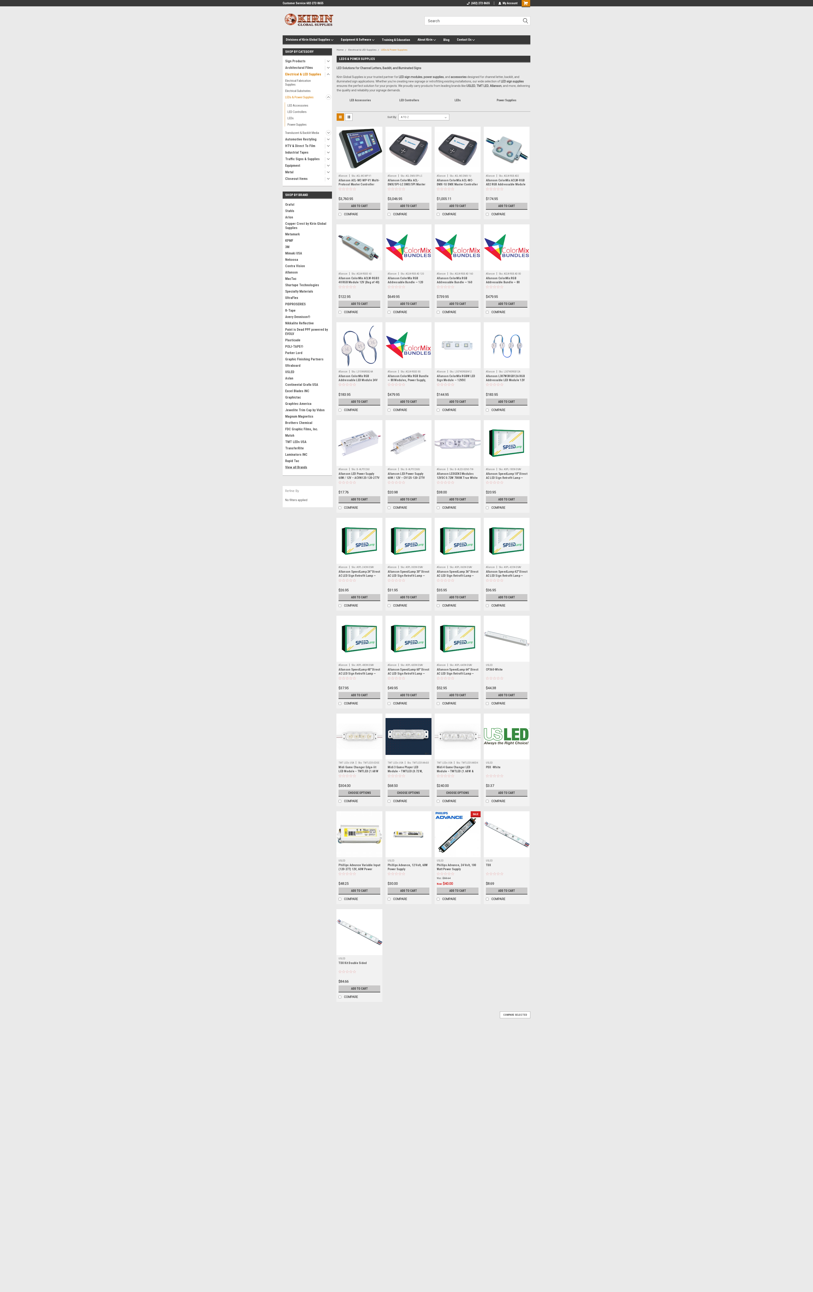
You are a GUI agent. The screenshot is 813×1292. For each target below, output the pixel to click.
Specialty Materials (299, 291)
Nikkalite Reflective (299, 323)
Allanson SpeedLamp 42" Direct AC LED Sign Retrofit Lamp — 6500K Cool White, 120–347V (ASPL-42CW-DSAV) (506, 577)
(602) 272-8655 (480, 3)
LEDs (291, 118)
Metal (289, 172)
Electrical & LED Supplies (303, 74)
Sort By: (392, 117)
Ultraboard (292, 366)
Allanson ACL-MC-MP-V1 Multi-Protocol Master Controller (359, 182)
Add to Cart (359, 206)
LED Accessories (298, 105)
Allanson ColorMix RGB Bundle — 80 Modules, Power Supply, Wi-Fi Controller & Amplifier (408, 380)
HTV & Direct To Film (300, 146)
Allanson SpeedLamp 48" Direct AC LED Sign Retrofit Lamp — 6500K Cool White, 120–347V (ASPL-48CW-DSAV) (359, 675)
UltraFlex (291, 298)
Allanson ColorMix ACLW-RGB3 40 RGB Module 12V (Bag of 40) (359, 280)
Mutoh (289, 435)
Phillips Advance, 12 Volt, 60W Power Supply (408, 867)
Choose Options (359, 793)
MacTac (290, 279)
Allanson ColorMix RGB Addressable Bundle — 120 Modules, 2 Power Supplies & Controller (407, 284)
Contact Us (464, 40)
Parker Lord (293, 353)
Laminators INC (296, 455)
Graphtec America (298, 404)
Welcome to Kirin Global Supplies (304, 3)
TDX (488, 865)
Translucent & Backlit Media (302, 133)
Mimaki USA (293, 253)
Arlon (289, 217)
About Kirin (425, 40)
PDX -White (493, 767)
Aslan (289, 378)
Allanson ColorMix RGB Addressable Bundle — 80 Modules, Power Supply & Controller (503, 284)
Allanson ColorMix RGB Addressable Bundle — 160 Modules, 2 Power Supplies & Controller (456, 284)
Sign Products (295, 61)
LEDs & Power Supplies (299, 97)
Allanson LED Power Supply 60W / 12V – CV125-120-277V (406, 475)
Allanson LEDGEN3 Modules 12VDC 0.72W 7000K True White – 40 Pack (457, 477)
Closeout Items (296, 179)
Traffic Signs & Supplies (302, 159)
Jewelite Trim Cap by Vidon (305, 410)
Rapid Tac (292, 461)
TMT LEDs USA (296, 442)
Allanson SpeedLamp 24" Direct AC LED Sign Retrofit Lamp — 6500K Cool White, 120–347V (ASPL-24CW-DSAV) (359, 577)
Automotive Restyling (301, 139)
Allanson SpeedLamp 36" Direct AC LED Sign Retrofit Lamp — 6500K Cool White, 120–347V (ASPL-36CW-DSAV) (457, 577)
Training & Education (396, 40)
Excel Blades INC (297, 391)
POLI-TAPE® (294, 347)
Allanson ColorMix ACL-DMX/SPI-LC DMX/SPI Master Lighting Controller (406, 184)
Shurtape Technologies (302, 285)
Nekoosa (291, 260)
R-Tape (290, 310)
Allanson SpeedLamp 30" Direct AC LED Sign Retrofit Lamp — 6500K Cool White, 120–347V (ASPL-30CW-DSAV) (408, 577)
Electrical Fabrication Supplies (298, 82)
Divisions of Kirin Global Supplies (308, 40)
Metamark (292, 234)
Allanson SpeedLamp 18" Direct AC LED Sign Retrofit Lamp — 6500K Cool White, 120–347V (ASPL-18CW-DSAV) (506, 480)
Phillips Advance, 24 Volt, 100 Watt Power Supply (456, 867)
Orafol (289, 205)
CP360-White (494, 669)
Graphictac (293, 397)
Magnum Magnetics (299, 416)
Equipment (292, 166)
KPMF (289, 241)
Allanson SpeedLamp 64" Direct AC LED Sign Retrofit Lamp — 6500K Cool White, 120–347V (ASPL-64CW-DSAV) (457, 675)
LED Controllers (297, 112)
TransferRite (294, 448)
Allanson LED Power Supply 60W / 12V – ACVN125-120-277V (359, 475)
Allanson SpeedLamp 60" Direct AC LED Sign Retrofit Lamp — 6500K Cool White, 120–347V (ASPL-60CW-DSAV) (408, 675)
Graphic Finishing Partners (304, 359)
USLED (289, 372)
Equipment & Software (356, 40)
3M (287, 247)
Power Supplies (297, 124)
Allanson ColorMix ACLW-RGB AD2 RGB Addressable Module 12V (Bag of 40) (506, 184)
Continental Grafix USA (301, 385)
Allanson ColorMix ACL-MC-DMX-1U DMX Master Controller (457, 182)
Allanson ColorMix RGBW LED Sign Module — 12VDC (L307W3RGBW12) (456, 380)
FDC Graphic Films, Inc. (301, 429)
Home (340, 50)
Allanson (291, 272)
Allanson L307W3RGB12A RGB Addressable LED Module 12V (505, 378)
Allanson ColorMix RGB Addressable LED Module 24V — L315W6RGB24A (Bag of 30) (358, 380)
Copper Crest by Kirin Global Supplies (305, 226)
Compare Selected (515, 1014)
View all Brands (296, 467)
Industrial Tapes (296, 152)
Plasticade (292, 340)
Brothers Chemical (298, 423)
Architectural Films (299, 68)
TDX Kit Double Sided (353, 963)
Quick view (359, 169)
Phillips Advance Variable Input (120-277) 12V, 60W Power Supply (359, 869)
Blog (446, 40)
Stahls (289, 211)
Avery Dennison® (297, 317)
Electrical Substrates (298, 91)
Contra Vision (295, 266)
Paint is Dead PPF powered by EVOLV (306, 332)
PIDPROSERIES (295, 304)
